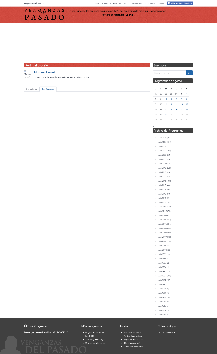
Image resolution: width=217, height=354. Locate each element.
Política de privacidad (133, 336)
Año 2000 (164, 249)
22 (187, 109)
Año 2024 (164, 146)
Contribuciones (48, 89)
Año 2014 (164, 189)
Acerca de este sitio (132, 332)
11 (166, 104)
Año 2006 (164, 223)
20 (176, 109)
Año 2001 (164, 245)
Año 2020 (164, 163)
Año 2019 (164, 167)
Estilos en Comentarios (133, 346)
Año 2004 (165, 232)
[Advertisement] (108, 42)
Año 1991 (163, 288)
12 (171, 104)
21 (182, 109)
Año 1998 (164, 258)
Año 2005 (164, 228)
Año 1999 (164, 254)
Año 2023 (164, 150)
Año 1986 (163, 310)
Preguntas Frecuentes (133, 339)
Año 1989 (164, 297)
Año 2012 (164, 198)
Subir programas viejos (95, 339)
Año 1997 (163, 262)
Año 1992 (163, 284)
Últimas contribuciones (95, 343)
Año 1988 (163, 301)
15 (187, 104)
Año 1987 (163, 305)
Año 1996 (163, 267)
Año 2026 (164, 137)
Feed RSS (89, 336)
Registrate (137, 3)
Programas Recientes (111, 3)
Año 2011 (164, 202)
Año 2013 (164, 193)
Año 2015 (164, 185)
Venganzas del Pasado (34, 3)
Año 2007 (164, 219)
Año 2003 (164, 236)
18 (166, 109)
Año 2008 (164, 215)
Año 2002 (164, 241)
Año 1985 (163, 314)
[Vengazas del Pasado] (44, 19)
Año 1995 (164, 271)
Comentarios (31, 89)
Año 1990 (163, 293)
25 (166, 114)
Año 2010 (164, 206)
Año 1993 (164, 280)
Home (96, 3)
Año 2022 (164, 154)
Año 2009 (164, 211)
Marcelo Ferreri (44, 72)
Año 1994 (164, 275)
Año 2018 (164, 172)
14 (182, 104)
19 (171, 109)
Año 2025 (164, 142)
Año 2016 (164, 180)
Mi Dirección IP (168, 332)
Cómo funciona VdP (132, 343)
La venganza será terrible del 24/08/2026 (46, 332)
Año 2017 (164, 176)
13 (176, 104)
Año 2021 (164, 159)
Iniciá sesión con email (154, 3)
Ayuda (126, 3)
